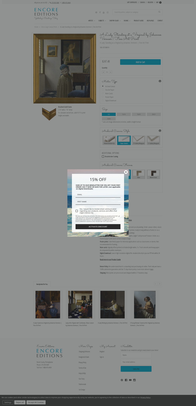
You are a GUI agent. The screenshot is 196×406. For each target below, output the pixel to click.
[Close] (126, 172)
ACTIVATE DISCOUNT (98, 226)
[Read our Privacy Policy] (119, 216)
